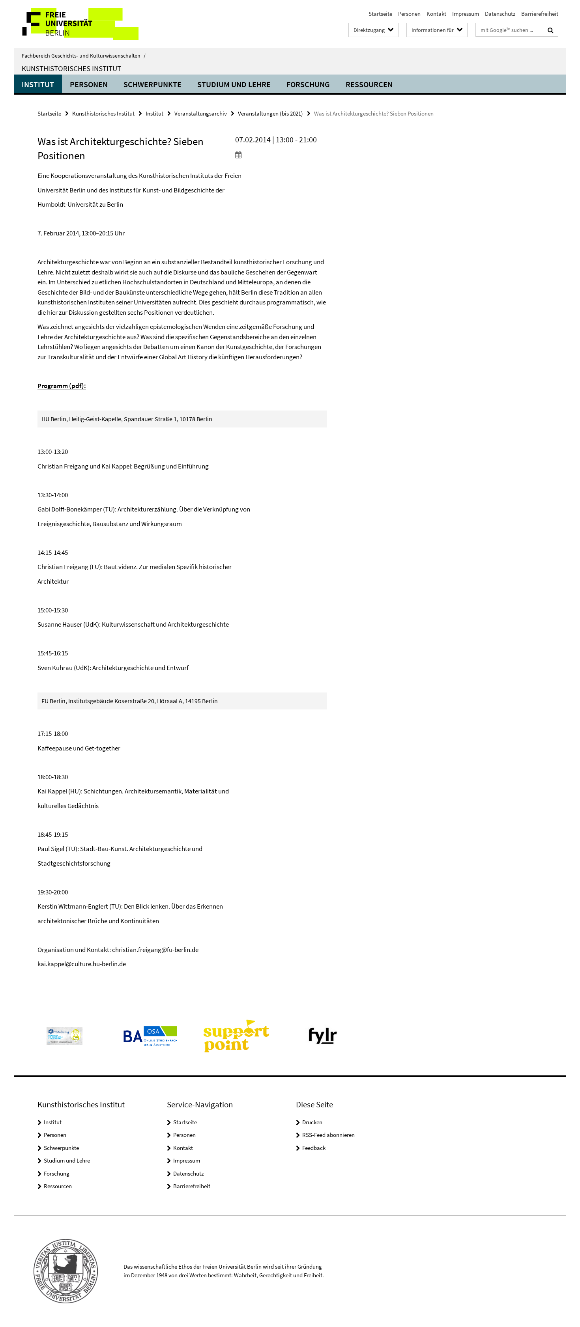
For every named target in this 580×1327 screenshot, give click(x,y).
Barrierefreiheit (539, 13)
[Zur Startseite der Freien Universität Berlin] (80, 24)
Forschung (308, 84)
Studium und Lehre (234, 84)
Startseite (380, 13)
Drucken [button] (312, 1122)
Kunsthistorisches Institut (71, 68)
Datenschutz (500, 13)
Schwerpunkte (152, 84)
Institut (38, 84)
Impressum (465, 13)
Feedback (314, 1148)
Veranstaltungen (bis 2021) (270, 113)
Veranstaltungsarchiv (200, 113)
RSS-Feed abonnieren (328, 1134)
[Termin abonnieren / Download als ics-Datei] (281, 154)
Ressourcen (369, 84)
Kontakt (436, 13)
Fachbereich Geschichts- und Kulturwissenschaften (84, 55)
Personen (409, 13)
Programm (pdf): (61, 385)
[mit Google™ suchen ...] (550, 30)
